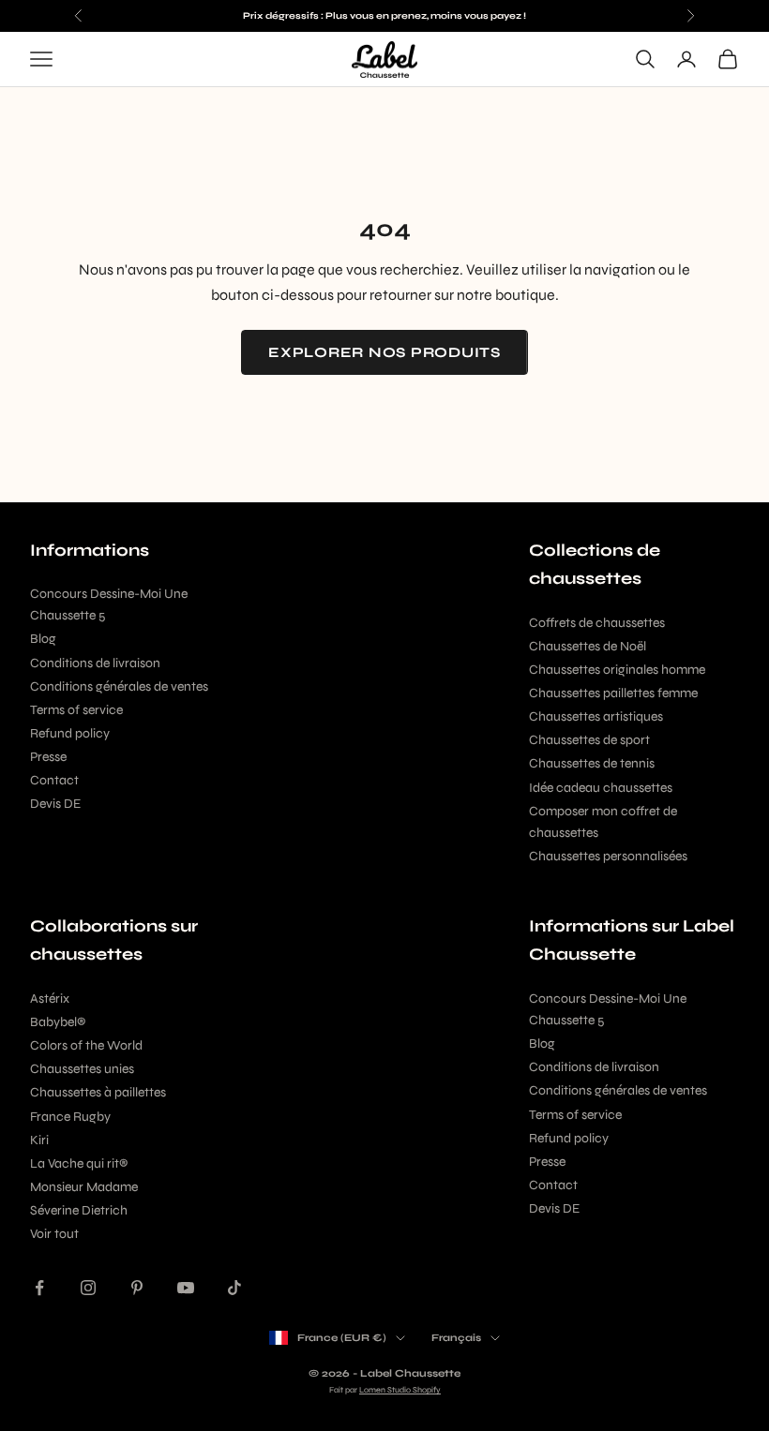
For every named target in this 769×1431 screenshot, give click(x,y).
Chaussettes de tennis (592, 763)
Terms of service (76, 710)
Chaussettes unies (82, 1069)
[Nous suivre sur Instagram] (88, 1287)
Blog (43, 639)
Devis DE (55, 804)
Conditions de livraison (95, 663)
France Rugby (70, 1117)
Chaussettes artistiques (596, 716)
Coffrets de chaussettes (597, 623)
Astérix (49, 998)
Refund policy (70, 733)
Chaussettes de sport (589, 740)
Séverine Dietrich (79, 1210)
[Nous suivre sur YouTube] (185, 1287)
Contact (54, 780)
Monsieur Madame (84, 1187)
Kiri (39, 1140)
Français (456, 1338)
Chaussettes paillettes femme (613, 693)
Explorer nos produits (384, 352)
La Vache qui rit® (79, 1163)
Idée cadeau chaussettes (600, 788)
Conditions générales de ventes (119, 686)
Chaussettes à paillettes (98, 1092)
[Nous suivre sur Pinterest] (137, 1287)
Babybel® (57, 1022)
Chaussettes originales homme (617, 670)
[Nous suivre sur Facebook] (39, 1287)
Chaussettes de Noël (587, 646)
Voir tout (54, 1234)
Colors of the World (86, 1045)
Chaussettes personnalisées (608, 856)
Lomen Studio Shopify (400, 1389)
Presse (48, 757)
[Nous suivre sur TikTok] (234, 1287)
